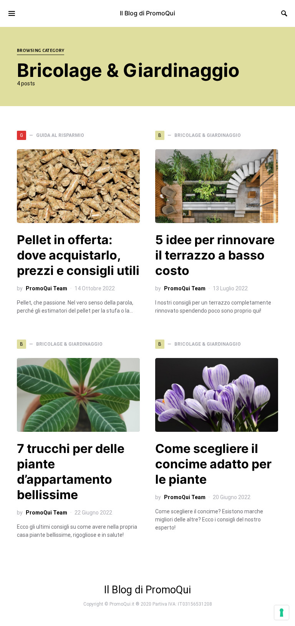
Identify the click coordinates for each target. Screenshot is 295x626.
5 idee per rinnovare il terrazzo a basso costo (215, 255)
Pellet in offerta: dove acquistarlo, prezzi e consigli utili (78, 255)
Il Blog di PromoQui (147, 13)
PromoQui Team (46, 288)
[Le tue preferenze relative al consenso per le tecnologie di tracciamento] (281, 612)
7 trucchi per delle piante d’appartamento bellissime (70, 471)
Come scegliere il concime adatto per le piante (213, 464)
